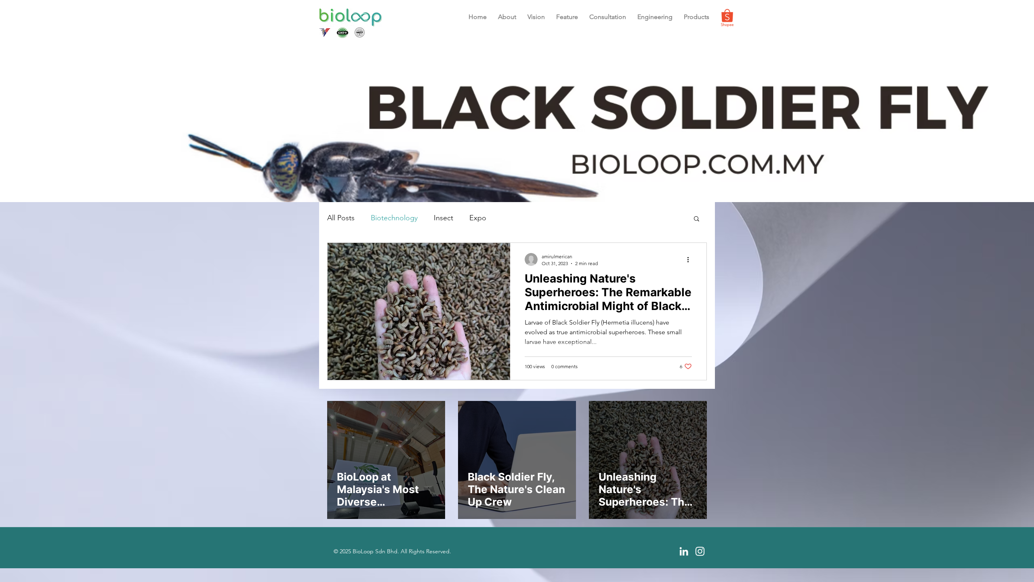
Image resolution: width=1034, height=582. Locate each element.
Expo (477, 217)
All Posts (341, 217)
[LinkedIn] (684, 551)
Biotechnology (394, 217)
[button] (567, 17)
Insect (443, 217)
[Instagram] (700, 551)
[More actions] (691, 259)
